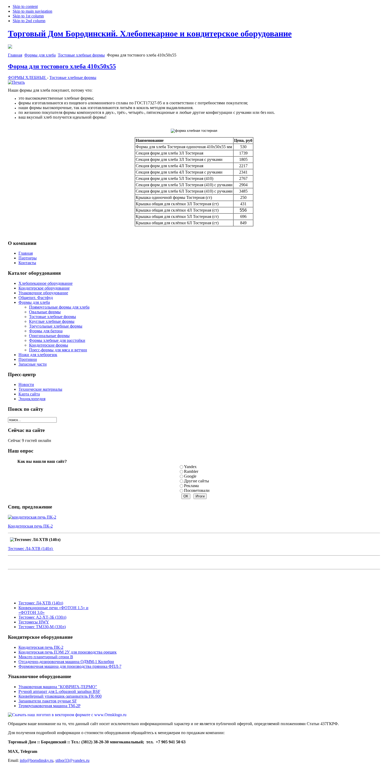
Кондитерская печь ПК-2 (30, 526)
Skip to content (25, 6)
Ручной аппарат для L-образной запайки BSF (59, 691)
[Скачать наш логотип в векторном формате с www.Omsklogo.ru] (67, 714)
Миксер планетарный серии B (45, 657)
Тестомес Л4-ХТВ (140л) (31, 548)
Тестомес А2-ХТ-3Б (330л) (42, 617)
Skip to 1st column (28, 16)
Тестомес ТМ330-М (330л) (42, 626)
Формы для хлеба (40, 55)
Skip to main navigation (32, 11)
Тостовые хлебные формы (81, 55)
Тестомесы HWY (33, 622)
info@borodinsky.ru (36, 760)
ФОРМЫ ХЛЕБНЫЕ (27, 77)
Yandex (190, 466)
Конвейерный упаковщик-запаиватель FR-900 (60, 696)
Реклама (191, 485)
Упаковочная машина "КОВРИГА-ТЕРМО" (57, 686)
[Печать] (16, 82)
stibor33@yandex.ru (72, 760)
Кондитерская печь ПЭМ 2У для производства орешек (67, 652)
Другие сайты (196, 481)
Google (190, 476)
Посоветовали (197, 490)
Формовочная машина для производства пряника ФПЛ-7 (69, 666)
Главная (15, 55)
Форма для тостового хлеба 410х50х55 (62, 66)
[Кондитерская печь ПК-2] (32, 517)
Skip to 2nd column (29, 20)
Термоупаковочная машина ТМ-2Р (49, 705)
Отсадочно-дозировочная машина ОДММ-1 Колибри (66, 661)
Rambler (191, 471)
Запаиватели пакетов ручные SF (47, 701)
